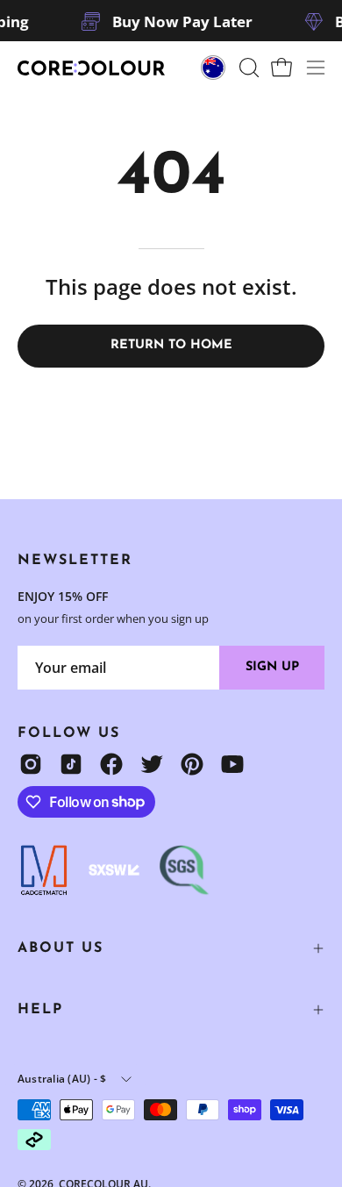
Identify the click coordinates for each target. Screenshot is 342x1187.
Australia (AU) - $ (62, 1078)
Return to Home (171, 345)
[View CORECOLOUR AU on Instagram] (31, 764)
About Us (60, 948)
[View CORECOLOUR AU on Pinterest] (192, 764)
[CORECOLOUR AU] (92, 68)
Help (40, 1010)
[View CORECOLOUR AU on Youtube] (232, 764)
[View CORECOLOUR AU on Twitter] (152, 764)
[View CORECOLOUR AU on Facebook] (111, 764)
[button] (247, 67)
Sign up (272, 667)
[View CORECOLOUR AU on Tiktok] (71, 764)
